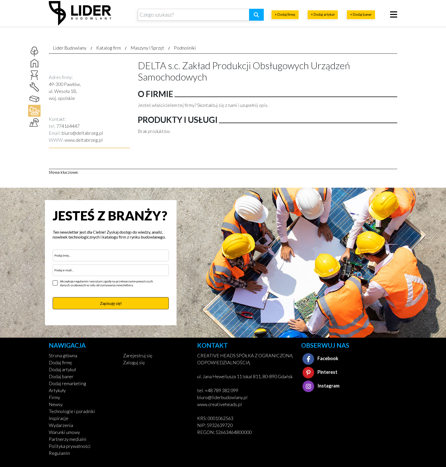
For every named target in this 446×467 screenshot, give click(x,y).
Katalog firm (108, 48)
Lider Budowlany (69, 48)
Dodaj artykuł (62, 369)
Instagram (328, 386)
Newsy (56, 404)
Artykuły (57, 390)
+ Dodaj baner (361, 14)
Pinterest (327, 372)
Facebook (327, 358)
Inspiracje (58, 418)
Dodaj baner (61, 376)
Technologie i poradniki (72, 411)
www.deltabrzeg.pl (84, 140)
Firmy (54, 397)
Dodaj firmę (60, 362)
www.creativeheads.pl (219, 404)
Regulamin (59, 453)
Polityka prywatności (70, 446)
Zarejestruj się (137, 355)
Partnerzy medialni (67, 439)
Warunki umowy (64, 432)
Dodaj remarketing (67, 383)
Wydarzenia (61, 425)
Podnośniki (185, 48)
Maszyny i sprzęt (147, 48)
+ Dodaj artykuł (322, 14)
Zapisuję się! (111, 303)
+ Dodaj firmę (285, 14)
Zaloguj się (134, 362)
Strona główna (63, 355)
